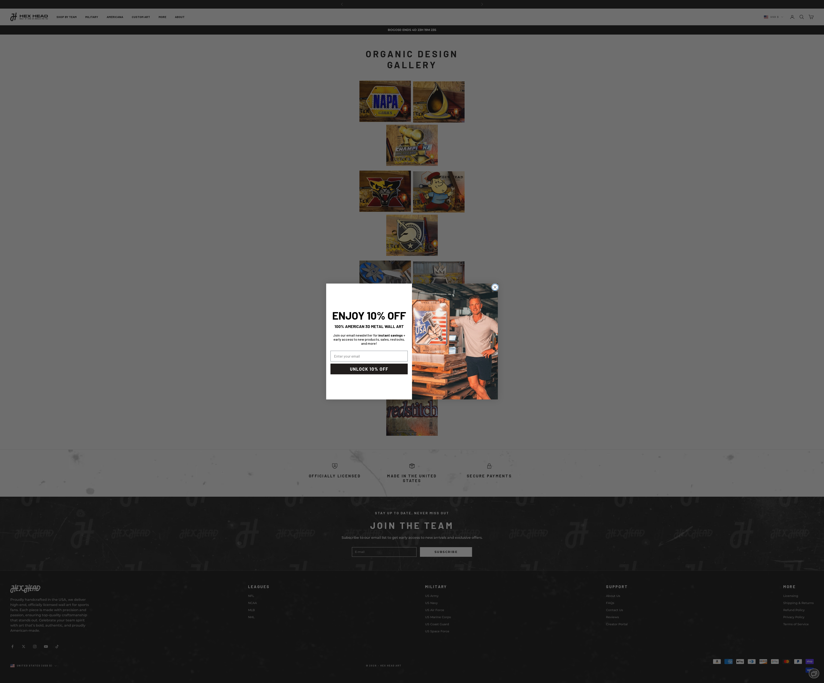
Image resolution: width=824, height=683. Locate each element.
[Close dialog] (495, 287)
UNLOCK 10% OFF (369, 369)
